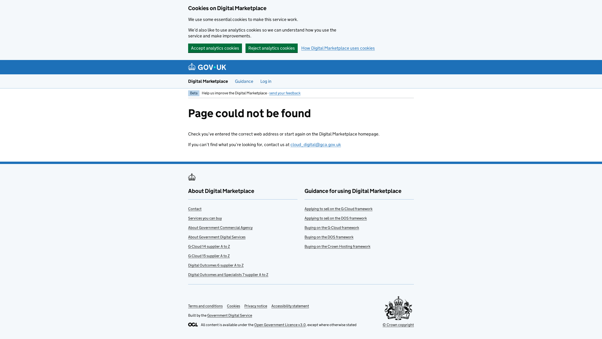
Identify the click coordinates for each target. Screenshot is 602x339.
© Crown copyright (398, 325)
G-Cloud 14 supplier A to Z (209, 246)
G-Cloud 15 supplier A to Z (209, 256)
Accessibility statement (290, 306)
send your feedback (285, 93)
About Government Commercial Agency (220, 227)
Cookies (233, 306)
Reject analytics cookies (271, 48)
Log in (265, 81)
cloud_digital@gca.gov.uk (315, 144)
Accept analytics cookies (215, 48)
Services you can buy (205, 218)
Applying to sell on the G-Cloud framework (338, 209)
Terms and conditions (205, 306)
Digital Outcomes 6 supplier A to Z (216, 265)
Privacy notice (255, 306)
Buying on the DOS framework (329, 237)
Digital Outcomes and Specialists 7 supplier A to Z (228, 274)
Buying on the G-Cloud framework (332, 227)
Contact (195, 209)
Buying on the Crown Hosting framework (337, 246)
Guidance (244, 81)
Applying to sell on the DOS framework (336, 218)
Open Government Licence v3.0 (280, 325)
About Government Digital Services (217, 237)
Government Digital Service (229, 315)
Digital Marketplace (208, 81)
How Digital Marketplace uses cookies (338, 48)
